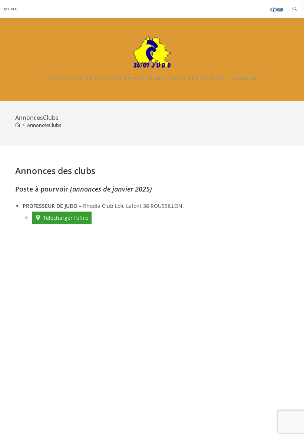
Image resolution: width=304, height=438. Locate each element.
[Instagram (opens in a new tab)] (280, 9)
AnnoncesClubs (44, 125)
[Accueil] (17, 125)
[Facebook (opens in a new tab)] (273, 9)
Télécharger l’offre (65, 217)
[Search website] (295, 9)
